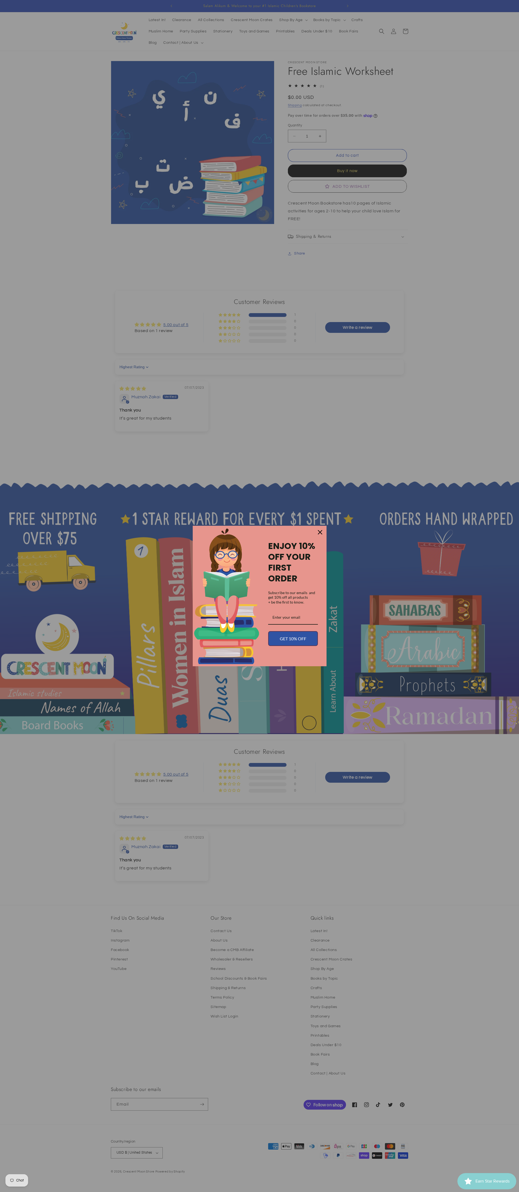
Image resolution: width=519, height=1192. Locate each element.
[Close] (320, 532)
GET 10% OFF (293, 638)
